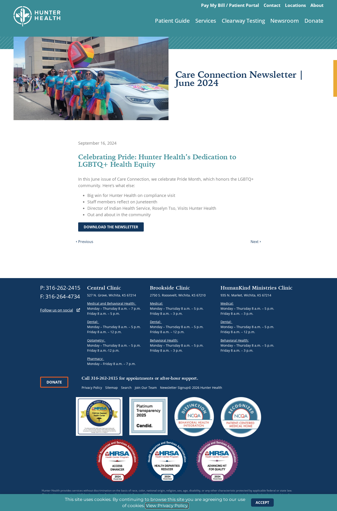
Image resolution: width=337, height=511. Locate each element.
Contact (272, 5)
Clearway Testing (243, 20)
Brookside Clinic (170, 287)
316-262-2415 (63, 287)
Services (205, 20)
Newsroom (284, 20)
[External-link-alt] (78, 310)
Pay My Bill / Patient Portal (230, 5)
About (316, 5)
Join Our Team (146, 387)
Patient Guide (172, 20)
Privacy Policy (92, 387)
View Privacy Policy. (167, 505)
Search (126, 387)
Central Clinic (104, 287)
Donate (314, 20)
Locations (295, 5)
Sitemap (111, 387)
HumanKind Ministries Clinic (257, 287)
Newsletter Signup (174, 387)
